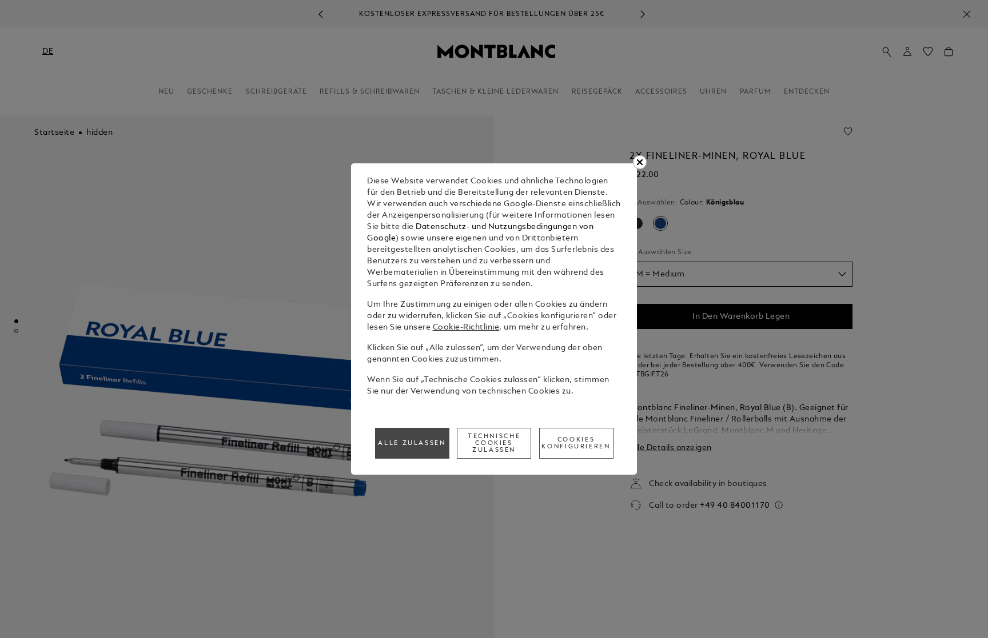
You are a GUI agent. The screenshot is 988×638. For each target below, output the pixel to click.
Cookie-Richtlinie (466, 327)
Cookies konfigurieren (575, 443)
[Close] (640, 162)
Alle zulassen (411, 443)
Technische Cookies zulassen (494, 443)
